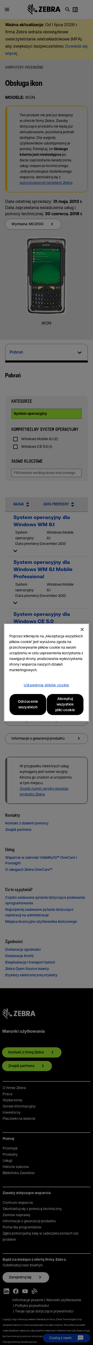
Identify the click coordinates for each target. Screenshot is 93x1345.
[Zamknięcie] (82, 629)
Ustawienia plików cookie (46, 685)
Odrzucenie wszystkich (28, 704)
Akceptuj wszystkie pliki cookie (65, 704)
